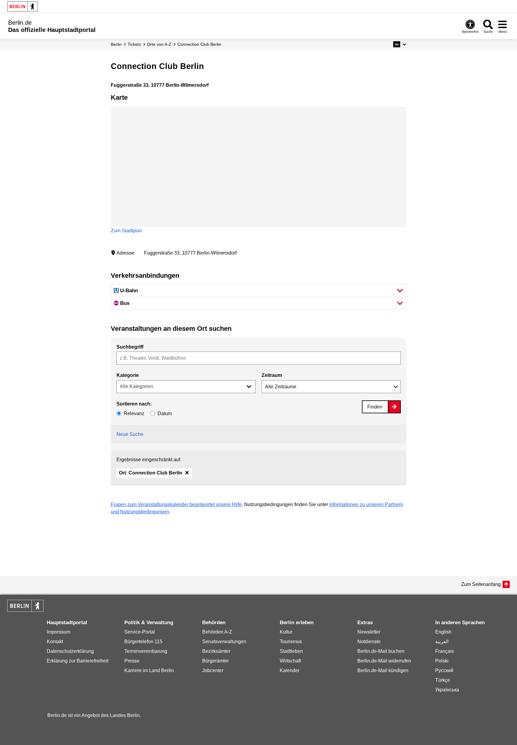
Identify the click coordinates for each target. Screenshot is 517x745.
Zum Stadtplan (126, 230)
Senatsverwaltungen (224, 641)
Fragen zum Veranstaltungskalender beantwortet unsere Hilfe (176, 504)
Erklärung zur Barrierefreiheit (77, 660)
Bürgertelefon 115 (143, 641)
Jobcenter (212, 670)
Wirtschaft (290, 660)
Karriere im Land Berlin (149, 670)
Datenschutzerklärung (70, 651)
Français (444, 651)
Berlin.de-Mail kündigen (382, 670)
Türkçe (442, 680)
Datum (165, 413)
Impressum (58, 631)
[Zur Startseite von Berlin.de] (25, 610)
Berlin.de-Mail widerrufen (384, 660)
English (443, 631)
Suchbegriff (129, 346)
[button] (399, 44)
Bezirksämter (216, 651)
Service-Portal (139, 631)
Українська (447, 689)
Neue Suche (129, 434)
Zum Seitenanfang (481, 584)
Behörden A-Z (217, 631)
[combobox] (258, 358)
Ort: (150, 472)
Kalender (289, 670)
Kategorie (127, 375)
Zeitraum (272, 375)
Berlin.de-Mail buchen (380, 651)
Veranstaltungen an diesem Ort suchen (171, 328)
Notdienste (369, 641)
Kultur (286, 631)
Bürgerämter (215, 660)
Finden (374, 406)
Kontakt (55, 641)
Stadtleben (291, 651)
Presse (131, 660)
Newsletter (368, 631)
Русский (444, 670)
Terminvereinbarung (145, 651)
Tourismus (291, 641)
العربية (441, 641)
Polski (441, 660)
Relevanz (134, 413)
